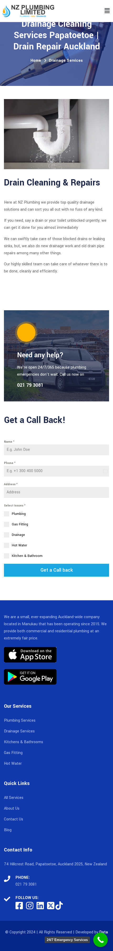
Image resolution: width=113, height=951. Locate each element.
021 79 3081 (26, 884)
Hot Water (13, 763)
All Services (13, 797)
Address (11, 484)
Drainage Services (66, 60)
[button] (107, 11)
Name (9, 442)
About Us (11, 808)
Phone (10, 463)
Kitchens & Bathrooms (23, 742)
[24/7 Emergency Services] (100, 940)
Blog (8, 830)
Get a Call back (56, 570)
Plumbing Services (19, 720)
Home (35, 60)
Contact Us (13, 819)
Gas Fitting (13, 753)
